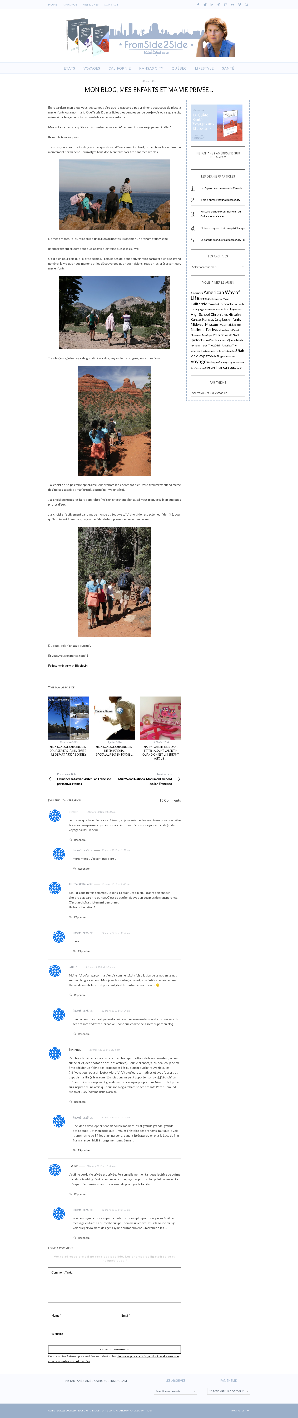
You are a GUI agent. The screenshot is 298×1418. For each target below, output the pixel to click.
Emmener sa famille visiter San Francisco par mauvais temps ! (84, 779)
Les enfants (231, 319)
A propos (70, 4)
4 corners (197, 293)
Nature (220, 330)
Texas (204, 345)
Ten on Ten (196, 346)
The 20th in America (220, 345)
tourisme (205, 351)
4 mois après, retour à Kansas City (220, 199)
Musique (235, 324)
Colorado (225, 304)
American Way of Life (215, 295)
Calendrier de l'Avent (219, 299)
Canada (213, 304)
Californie (199, 304)
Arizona (204, 298)
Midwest (198, 324)
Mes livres (90, 4)
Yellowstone (238, 362)
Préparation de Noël (226, 335)
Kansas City (212, 319)
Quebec (196, 340)
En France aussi (213, 309)
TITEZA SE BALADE (80, 884)
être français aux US (225, 367)
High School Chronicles (209, 314)
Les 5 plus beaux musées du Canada (221, 188)
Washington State (215, 362)
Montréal (225, 324)
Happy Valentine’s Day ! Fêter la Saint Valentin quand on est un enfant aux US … (160, 752)
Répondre (80, 839)
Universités (230, 351)
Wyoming (228, 362)
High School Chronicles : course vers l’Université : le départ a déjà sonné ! (68, 750)
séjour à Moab (235, 340)
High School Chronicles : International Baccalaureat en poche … (114, 750)
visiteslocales (228, 356)
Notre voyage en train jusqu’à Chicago (223, 228)
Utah (240, 351)
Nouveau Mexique (201, 335)
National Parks (203, 329)
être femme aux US (199, 368)
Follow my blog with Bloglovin (68, 665)
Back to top (237, 1410)
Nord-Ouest (232, 330)
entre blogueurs (231, 309)
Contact (111, 4)
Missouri (212, 324)
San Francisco (218, 340)
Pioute (73, 812)
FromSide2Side (83, 850)
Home (52, 4)
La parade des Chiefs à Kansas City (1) (223, 239)
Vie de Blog (215, 356)
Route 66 (205, 340)
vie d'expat (200, 356)
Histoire (234, 314)
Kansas (196, 319)
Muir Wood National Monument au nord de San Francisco (145, 779)
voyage (199, 361)
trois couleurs (217, 351)
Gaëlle (73, 967)
